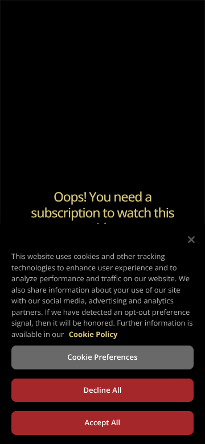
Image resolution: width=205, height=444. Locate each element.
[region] (102, 334)
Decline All (102, 390)
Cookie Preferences (102, 357)
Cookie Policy (93, 334)
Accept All (103, 422)
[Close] (191, 239)
